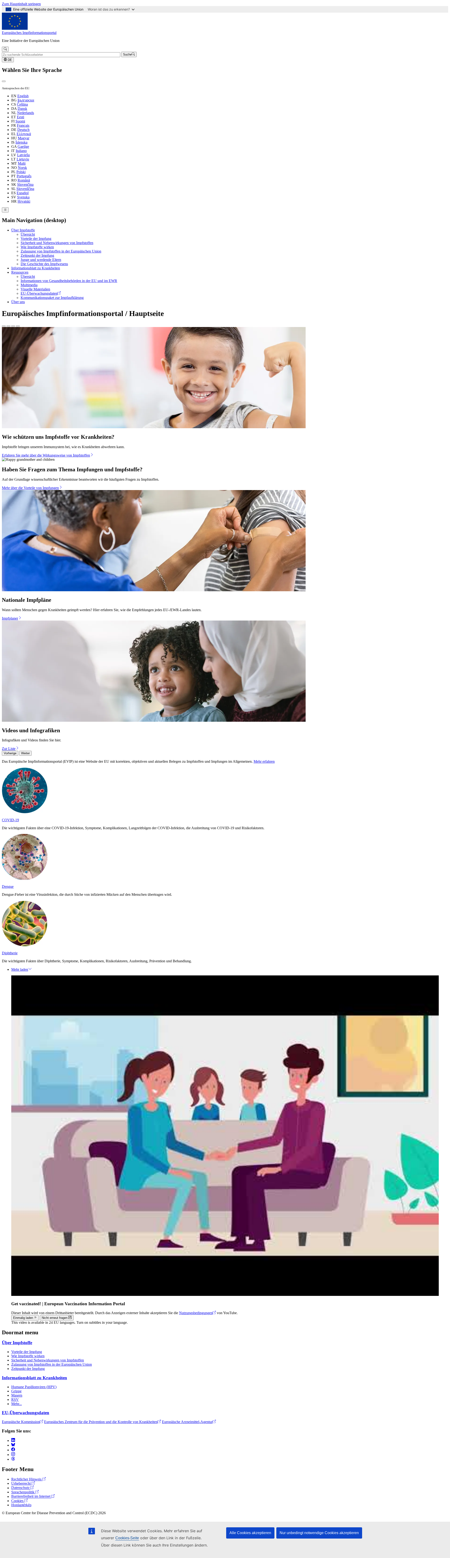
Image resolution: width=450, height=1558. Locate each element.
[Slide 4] (18, 326)
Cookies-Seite (127, 1538)
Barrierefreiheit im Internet (31, 1497)
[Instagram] (13, 1455)
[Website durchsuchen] (5, 49)
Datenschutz (20, 1488)
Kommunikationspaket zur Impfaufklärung (52, 298)
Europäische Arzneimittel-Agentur (187, 1422)
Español (23, 193)
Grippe (16, 1391)
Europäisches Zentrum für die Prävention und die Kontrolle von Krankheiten (101, 1422)
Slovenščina (25, 189)
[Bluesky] (13, 1445)
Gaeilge (23, 147)
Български (26, 100)
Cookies (17, 1501)
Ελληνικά (24, 134)
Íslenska (21, 142)
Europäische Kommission (21, 1422)
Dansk (22, 109)
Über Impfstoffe (23, 230)
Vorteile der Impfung (36, 239)
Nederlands (25, 113)
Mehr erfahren (264, 761)
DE (9, 60)
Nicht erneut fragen (55, 1318)
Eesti (20, 117)
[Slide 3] (13, 326)
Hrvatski (24, 201)
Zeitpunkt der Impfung (37, 255)
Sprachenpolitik (23, 1492)
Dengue (8, 887)
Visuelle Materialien (35, 289)
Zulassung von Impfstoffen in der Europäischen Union (61, 251)
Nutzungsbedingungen (196, 1313)
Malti (22, 163)
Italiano (21, 151)
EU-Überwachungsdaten (39, 293)
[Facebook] (13, 1450)
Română (24, 180)
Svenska (23, 197)
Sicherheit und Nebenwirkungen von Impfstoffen (57, 243)
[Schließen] (4, 81)
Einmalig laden (23, 1318)
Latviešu (23, 155)
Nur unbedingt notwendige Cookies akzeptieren (319, 1533)
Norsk (22, 168)
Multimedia (29, 285)
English (23, 96)
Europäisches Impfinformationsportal (29, 33)
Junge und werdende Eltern (41, 260)
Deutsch (23, 130)
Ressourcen (19, 272)
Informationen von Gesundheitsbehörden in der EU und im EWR (69, 281)
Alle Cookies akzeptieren (250, 1533)
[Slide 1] (4, 326)
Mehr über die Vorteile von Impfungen (30, 488)
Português (24, 176)
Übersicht (28, 234)
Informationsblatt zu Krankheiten (35, 268)
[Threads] (13, 1459)
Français (23, 125)
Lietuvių (23, 159)
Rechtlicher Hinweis (26, 1479)
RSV (15, 1400)
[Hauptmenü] (5, 209)
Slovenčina (25, 184)
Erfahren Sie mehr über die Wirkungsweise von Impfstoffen (46, 455)
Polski (21, 172)
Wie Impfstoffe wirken (37, 247)
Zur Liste (8, 749)
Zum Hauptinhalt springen (21, 4)
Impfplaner (10, 618)
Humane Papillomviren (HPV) (33, 1387)
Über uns (18, 302)
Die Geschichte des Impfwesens (44, 264)
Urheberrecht (21, 1483)
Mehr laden (19, 969)
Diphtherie (10, 953)
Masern (16, 1395)
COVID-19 (10, 820)
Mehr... (16, 1404)
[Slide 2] (8, 326)
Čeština (22, 104)
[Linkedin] (13, 1441)
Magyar (23, 138)
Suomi (20, 121)
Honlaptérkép (21, 1505)
